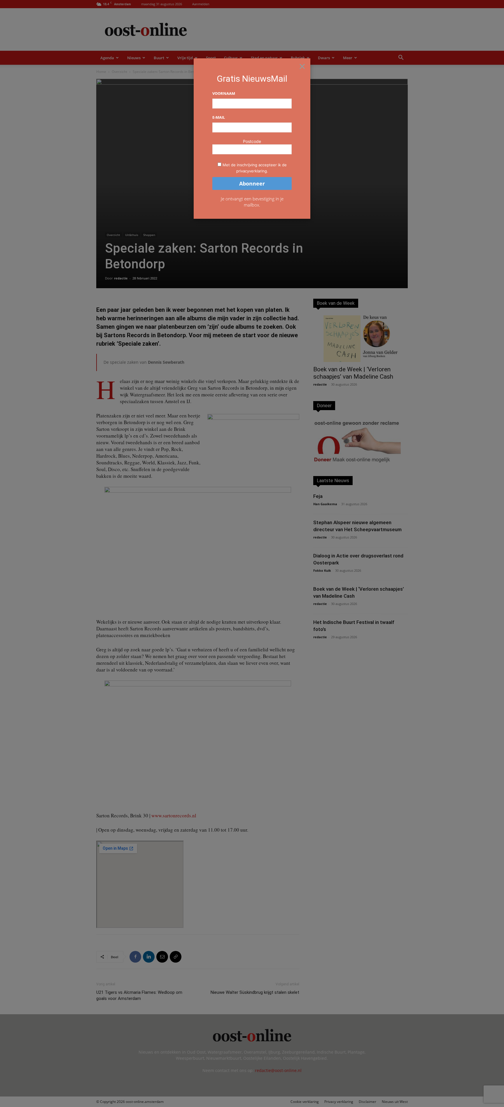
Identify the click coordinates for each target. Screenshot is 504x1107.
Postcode (252, 141)
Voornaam (223, 93)
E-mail (218, 117)
